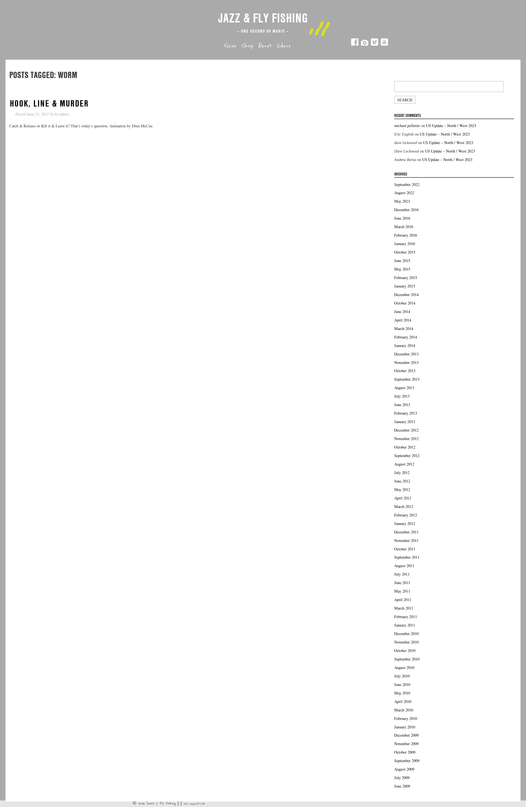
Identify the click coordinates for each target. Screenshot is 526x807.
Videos (283, 46)
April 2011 (402, 599)
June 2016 (402, 218)
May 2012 (402, 489)
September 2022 (406, 184)
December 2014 (406, 294)
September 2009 (406, 760)
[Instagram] (365, 44)
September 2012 (406, 455)
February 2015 (405, 277)
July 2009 (402, 777)
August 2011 (404, 565)
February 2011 (405, 616)
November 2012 (406, 438)
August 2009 (404, 769)
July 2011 (402, 574)
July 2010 (402, 676)
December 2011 (406, 532)
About (265, 46)
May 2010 (402, 693)
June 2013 (402, 404)
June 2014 (402, 311)
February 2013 (405, 413)
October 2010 (404, 650)
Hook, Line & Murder (49, 103)
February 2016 (405, 235)
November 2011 (406, 540)
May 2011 (402, 591)
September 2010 (406, 659)
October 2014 (404, 303)
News (230, 46)
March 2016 (403, 226)
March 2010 (403, 710)
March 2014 (403, 328)
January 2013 (404, 421)
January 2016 (404, 243)
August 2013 (404, 387)
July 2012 (402, 472)
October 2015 (404, 252)
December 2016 (406, 209)
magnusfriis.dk (197, 804)
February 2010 (405, 718)
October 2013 (404, 370)
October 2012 (404, 447)
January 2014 (404, 345)
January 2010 (404, 727)
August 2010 (404, 667)
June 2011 (402, 582)
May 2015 (402, 269)
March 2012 (403, 506)
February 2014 (405, 337)
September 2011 (406, 557)
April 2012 (402, 498)
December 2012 (406, 430)
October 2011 (404, 549)
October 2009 (404, 752)
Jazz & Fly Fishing (263, 18)
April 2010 (402, 701)
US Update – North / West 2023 (451, 125)
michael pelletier (407, 126)
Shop (247, 46)
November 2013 (406, 362)
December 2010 (406, 633)
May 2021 (402, 201)
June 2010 (402, 684)
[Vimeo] (374, 44)
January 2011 (404, 625)
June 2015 (402, 260)
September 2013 (406, 379)
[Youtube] (384, 44)
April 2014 (402, 320)
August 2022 (404, 192)
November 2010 (406, 642)
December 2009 (406, 735)
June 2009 (402, 786)
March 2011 (403, 608)
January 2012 (404, 523)
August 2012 (404, 464)
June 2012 (402, 481)
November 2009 (406, 743)
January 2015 (404, 286)
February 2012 (405, 515)
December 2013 (406, 354)
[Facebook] (355, 44)
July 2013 (402, 396)
